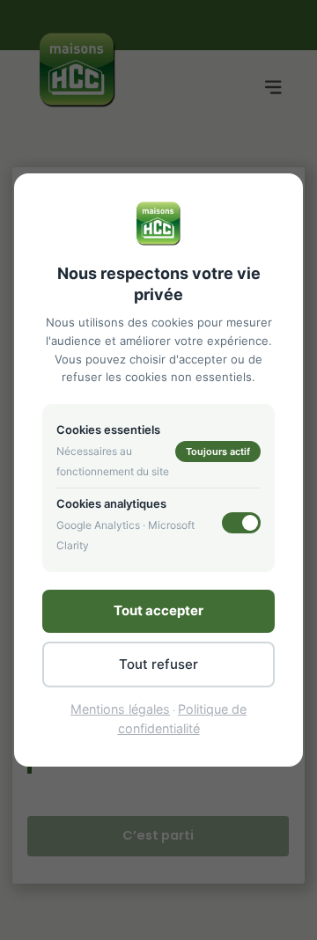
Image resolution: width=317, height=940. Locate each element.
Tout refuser (158, 664)
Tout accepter (158, 610)
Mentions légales (120, 708)
